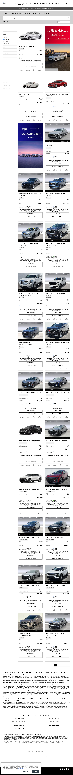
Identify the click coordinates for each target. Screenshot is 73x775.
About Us (31, 5)
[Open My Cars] (65, 4)
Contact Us (62, 758)
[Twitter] (66, 769)
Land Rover (21, 679)
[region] (21, 768)
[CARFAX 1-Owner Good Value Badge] (55, 107)
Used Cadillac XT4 (19, 725)
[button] (30, 48)
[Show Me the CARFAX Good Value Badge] (21, 105)
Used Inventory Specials (26, 760)
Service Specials (24, 762)
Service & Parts (43, 3)
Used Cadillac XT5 (54, 725)
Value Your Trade (41, 758)
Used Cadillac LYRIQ (53, 721)
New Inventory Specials (25, 758)
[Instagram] (60, 769)
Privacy (63, 770)
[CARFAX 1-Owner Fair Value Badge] (55, 597)
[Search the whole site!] (69, 4)
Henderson (16, 688)
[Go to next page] (69, 665)
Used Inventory (6, 760)
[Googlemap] (68, 769)
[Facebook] (64, 769)
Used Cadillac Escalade (19, 721)
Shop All (9, 27)
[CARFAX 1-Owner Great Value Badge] (55, 207)
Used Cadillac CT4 (19, 718)
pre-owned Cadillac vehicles (25, 677)
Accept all (35, 771)
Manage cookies (25, 771)
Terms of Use (67, 770)
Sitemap (59, 770)
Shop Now (51, 8)
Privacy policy (20, 768)
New (30, 3)
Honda (16, 679)
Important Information (52, 70)
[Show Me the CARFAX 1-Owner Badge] (21, 306)
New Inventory (6, 758)
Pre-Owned (35, 3)
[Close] (39, 763)
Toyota (28, 679)
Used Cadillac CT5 (54, 718)
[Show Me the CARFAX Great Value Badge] (21, 58)
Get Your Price (31, 64)
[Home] (6, 4)
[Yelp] (62, 769)
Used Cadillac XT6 (19, 728)
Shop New (9, 30)
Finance (57, 3)
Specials (51, 3)
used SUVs (29, 693)
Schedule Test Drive (31, 66)
